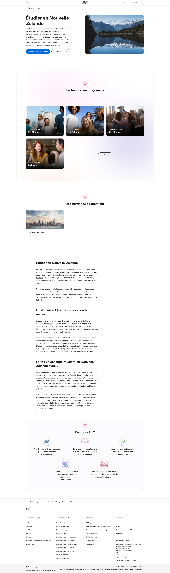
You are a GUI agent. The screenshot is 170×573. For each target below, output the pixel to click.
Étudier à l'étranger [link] (55, 502)
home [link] (27, 502)
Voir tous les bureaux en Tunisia (126, 560)
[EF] (85, 2)
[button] (29, 2)
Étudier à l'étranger (34, 8)
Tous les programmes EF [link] (39, 502)
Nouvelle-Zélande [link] (69, 502)
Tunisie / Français (33, 567)
